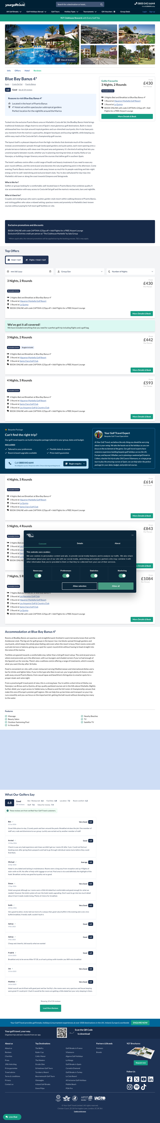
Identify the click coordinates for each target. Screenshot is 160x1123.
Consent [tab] (42, 544)
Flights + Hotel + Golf (37, 260)
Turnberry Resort (42, 1072)
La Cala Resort (71, 1076)
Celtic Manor (40, 1056)
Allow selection (79, 586)
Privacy (8, 1080)
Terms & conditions (12, 1076)
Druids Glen (40, 1064)
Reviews (37, 70)
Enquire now (140, 1022)
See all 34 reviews (25, 90)
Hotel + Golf (16, 260)
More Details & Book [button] (127, 116)
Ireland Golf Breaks (42, 1084)
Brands (99, 1052)
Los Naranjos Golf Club (30, 596)
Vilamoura (70, 1052)
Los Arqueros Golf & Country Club (34, 407)
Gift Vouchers (107, 12)
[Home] (15, 4)
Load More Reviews (50, 1008)
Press (7, 1060)
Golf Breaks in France (74, 1048)
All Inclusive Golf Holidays (76, 1080)
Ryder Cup (39, 1052)
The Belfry (39, 1048)
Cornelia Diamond (73, 1068)
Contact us (9, 1084)
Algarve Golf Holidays (74, 1056)
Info (9, 70)
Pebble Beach (71, 1084)
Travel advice (10, 1072)
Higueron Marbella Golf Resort (127, 101)
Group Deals (125, 12)
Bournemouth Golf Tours (45, 1076)
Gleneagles (39, 1080)
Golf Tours (55, 12)
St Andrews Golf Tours (44, 1068)
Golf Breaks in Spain (73, 1064)
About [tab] (117, 543)
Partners (99, 1048)
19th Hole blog (10, 1064)
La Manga (69, 1060)
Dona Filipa (39, 1088)
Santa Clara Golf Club (29, 361)
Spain (7, 84)
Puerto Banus (30, 84)
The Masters (40, 1060)
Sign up (152, 12)
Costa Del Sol (17, 84)
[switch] (66, 576)
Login (145, 12)
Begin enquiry (75, 463)
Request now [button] (141, 1063)
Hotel (27, 70)
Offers (18, 70)
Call (24, 462)
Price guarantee (11, 1068)
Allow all (116, 586)
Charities (8, 1056)
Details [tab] (80, 543)
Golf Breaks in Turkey (74, 1072)
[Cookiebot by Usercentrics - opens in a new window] (123, 535)
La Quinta (118, 104)
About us (8, 1048)
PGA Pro (69, 1088)
